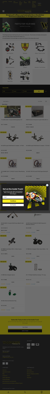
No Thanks (13, 205)
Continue (13, 201)
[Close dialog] (47, 185)
